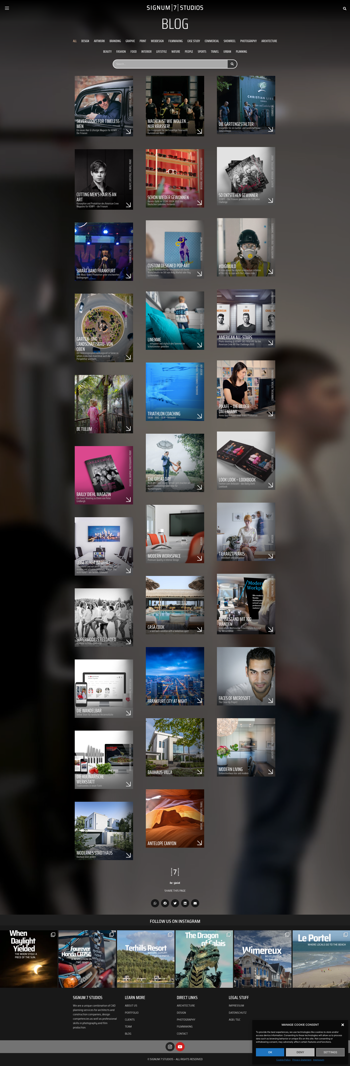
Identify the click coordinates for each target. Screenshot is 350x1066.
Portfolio (132, 1012)
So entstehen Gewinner (238, 195)
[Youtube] (180, 1046)
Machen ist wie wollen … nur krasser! (168, 123)
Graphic (130, 41)
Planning (241, 51)
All (75, 41)
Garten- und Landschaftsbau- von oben (95, 344)
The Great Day (159, 479)
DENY (300, 1052)
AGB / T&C (234, 1019)
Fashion (121, 51)
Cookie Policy (283, 1059)
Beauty (107, 51)
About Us (131, 1005)
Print (143, 41)
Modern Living (231, 769)
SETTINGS (330, 1052)
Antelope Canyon (162, 843)
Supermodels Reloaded (96, 639)
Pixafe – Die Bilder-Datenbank (235, 408)
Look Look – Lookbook (237, 480)
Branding (115, 41)
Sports (202, 51)
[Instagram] (170, 1046)
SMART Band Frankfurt (96, 271)
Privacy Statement (301, 1059)
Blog (128, 1033)
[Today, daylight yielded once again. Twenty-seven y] (28, 959)
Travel (215, 51)
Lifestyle (161, 51)
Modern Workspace (164, 556)
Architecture (269, 41)
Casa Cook (156, 627)
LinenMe (154, 340)
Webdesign (157, 41)
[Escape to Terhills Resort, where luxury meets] (145, 959)
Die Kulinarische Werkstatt (90, 779)
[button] (343, 1025)
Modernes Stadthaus (94, 853)
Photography (248, 41)
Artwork (99, 41)
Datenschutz (237, 1012)
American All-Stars (235, 337)
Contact (182, 1033)
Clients (130, 1019)
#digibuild (227, 266)
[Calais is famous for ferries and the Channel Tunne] (204, 959)
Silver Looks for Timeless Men (98, 123)
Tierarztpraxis (232, 554)
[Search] (232, 64)
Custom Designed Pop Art (169, 266)
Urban (227, 51)
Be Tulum (84, 429)
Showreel (230, 41)
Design (85, 41)
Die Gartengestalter (236, 124)
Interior (146, 51)
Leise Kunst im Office (93, 562)
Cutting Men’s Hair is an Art (96, 197)
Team (128, 1026)
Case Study (193, 41)
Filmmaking (175, 41)
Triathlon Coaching (164, 414)
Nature (176, 51)
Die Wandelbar (89, 711)
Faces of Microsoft (234, 698)
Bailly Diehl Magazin (94, 494)
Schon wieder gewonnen (168, 197)
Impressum (318, 1059)
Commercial (212, 41)
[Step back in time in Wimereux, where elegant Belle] (262, 959)
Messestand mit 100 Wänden (235, 621)
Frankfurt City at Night (167, 701)
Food (134, 51)
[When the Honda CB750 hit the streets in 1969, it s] (87, 959)
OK (270, 1052)
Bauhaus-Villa (160, 772)
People (189, 51)
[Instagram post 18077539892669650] (321, 959)
